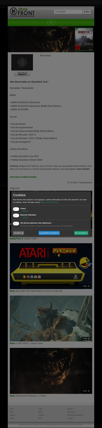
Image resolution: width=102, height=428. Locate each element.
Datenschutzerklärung (49, 202)
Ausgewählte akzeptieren (49, 233)
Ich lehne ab (18, 233)
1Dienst (24, 211)
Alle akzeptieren (81, 233)
